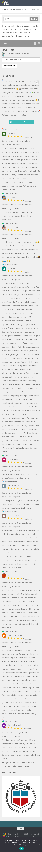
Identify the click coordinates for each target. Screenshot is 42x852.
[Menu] (39, 3)
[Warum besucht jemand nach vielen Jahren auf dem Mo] (21, 98)
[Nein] (39, 844)
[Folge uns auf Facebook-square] (35, 43)
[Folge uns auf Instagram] (38, 43)
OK (22, 848)
